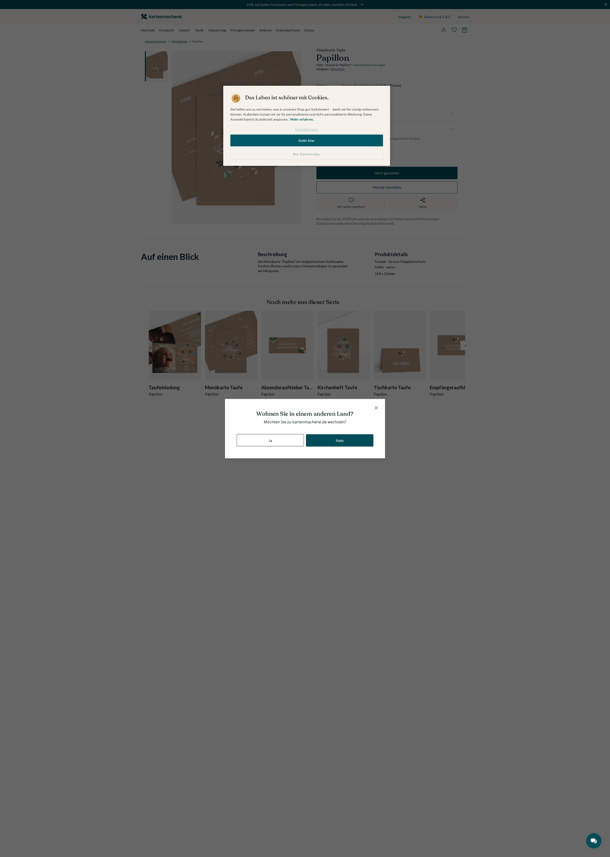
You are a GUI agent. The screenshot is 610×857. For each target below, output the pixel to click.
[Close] (376, 408)
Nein (340, 440)
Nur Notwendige (306, 154)
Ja (270, 440)
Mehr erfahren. (302, 119)
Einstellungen (306, 129)
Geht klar (306, 140)
